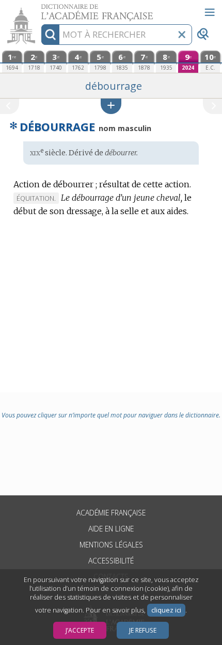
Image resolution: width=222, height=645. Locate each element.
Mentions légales (111, 545)
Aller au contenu (39, 9)
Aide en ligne (111, 529)
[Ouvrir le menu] (209, 12)
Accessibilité (111, 561)
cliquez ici (166, 610)
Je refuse (142, 630)
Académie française (111, 513)
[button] (111, 106)
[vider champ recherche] (181, 34)
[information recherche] (50, 34)
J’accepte (80, 630)
